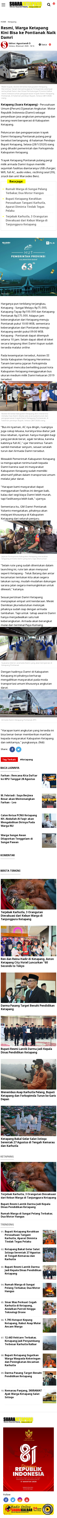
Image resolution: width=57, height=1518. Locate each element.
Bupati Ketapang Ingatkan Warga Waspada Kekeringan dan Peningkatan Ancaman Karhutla (22, 1360)
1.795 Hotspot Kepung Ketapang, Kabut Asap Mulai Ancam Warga (23, 1323)
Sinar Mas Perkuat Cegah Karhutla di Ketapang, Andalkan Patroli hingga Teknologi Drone (21, 1307)
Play (47, 1509)
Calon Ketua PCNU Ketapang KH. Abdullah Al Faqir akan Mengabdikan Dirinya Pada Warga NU (19, 821)
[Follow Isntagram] (20, 1500)
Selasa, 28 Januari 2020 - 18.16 (21, 46)
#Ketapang (26, 759)
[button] (53, 2)
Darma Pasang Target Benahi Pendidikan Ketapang (28, 1007)
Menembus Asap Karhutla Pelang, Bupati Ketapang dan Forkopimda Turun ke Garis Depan (28, 1095)
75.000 (42, 307)
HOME (3, 22)
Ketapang (12, 22)
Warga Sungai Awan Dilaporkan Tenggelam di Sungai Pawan (17, 838)
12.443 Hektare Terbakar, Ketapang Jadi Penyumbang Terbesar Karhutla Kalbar (22, 1341)
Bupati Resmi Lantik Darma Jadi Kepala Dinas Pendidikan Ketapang (26, 1050)
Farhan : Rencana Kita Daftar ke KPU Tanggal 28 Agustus (19, 777)
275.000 (22, 315)
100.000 (31, 311)
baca (44, 44)
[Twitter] (18, 749)
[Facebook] (12, 749)
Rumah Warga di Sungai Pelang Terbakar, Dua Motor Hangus (26, 191)
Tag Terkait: (9, 759)
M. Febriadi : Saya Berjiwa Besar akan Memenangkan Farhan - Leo (18, 799)
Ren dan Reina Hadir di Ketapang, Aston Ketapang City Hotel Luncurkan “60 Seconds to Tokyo (27, 962)
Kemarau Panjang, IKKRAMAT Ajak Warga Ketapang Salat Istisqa (23, 1394)
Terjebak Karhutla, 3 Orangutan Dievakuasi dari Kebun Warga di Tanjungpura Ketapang (27, 220)
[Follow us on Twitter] (13, 1500)
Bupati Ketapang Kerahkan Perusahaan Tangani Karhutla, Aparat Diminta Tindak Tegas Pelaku (26, 204)
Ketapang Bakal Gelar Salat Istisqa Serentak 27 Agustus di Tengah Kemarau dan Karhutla (28, 1142)
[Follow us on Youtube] (27, 1500)
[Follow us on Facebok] (6, 1500)
